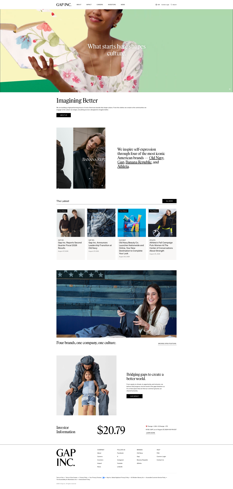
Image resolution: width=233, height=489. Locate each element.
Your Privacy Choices (95, 477)
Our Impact (134, 396)
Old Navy (156, 158)
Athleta (123, 166)
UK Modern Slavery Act (137, 477)
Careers (100, 4)
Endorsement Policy (84, 479)
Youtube (120, 463)
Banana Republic (139, 162)
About (79, 4)
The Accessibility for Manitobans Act (66, 479)
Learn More (150, 433)
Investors (112, 4)
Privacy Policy (83, 477)
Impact (89, 4)
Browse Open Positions (167, 343)
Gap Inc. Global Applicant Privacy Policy (118, 477)
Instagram (120, 460)
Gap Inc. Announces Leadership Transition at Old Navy (100, 245)
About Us (63, 115)
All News (169, 201)
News (123, 4)
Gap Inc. (61, 240)
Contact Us (160, 460)
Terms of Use (60, 477)
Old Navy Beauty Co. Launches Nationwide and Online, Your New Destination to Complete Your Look (131, 248)
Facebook (120, 453)
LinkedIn (120, 467)
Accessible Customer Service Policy (156, 477)
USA (158, 5)
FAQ (158, 453)
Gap (120, 162)
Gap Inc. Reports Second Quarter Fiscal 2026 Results (70, 245)
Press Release (62, 211)
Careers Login (165, 4)
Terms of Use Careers (72, 477)
